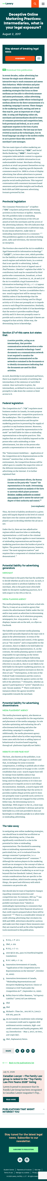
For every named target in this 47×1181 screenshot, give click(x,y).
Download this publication (19, 70)
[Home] (8, 4)
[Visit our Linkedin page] (20, 1159)
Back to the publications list (21, 1063)
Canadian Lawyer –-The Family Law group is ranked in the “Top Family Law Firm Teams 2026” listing (22, 1079)
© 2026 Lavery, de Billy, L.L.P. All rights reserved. (23, 1176)
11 (40, 858)
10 (22, 687)
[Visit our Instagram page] (26, 1159)
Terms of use (8, 1173)
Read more (11, 1100)
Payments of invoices (24, 1170)
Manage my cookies (22, 1173)
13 (13, 914)
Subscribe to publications (23, 1149)
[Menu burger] (43, 4)
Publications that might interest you (19, 1110)
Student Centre (9, 1170)
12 (37, 896)
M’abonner (20, 59)
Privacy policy (37, 1173)
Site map (37, 1170)
